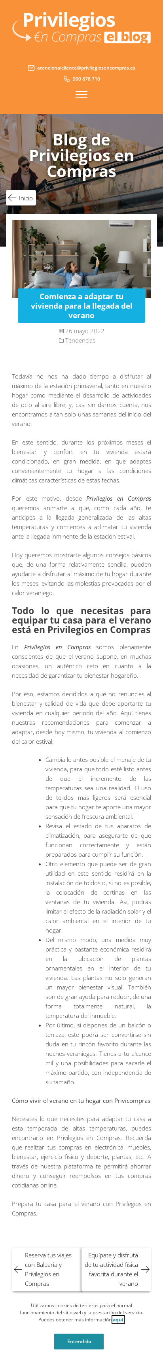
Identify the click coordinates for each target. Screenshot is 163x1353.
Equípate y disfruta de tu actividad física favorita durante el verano (111, 1269)
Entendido (79, 1341)
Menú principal (81, 94)
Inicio (26, 198)
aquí (118, 1319)
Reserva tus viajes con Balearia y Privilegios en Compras (48, 1269)
